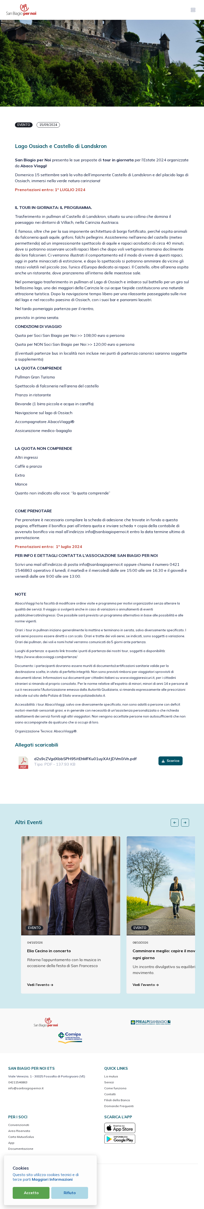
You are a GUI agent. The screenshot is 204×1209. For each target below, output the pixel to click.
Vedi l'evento (39, 984)
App (11, 1143)
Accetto (31, 1192)
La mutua (111, 1076)
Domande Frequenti (119, 1106)
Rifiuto (70, 1192)
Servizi (109, 1082)
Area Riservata (19, 1131)
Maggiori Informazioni (52, 1179)
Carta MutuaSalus (21, 1137)
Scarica (172, 760)
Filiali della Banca (117, 1100)
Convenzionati (18, 1125)
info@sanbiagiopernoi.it (26, 1088)
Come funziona (115, 1088)
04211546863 (17, 1082)
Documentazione (20, 1149)
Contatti (110, 1094)
